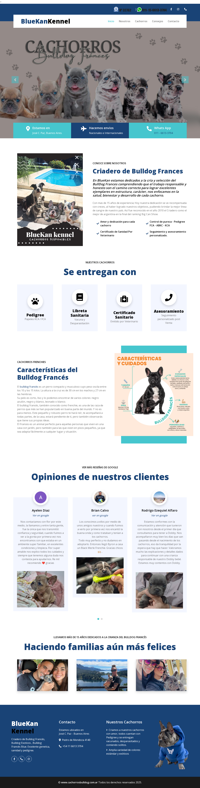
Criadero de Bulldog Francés (27, 739)
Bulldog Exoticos (21, 743)
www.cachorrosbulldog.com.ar (79, 782)
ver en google (100, 515)
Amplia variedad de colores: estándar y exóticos (123, 751)
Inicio (111, 21)
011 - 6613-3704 (163, 133)
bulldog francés (29, 386)
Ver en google (40, 515)
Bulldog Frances (157, 171)
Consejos (157, 21)
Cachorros (141, 21)
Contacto (173, 21)
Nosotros (124, 21)
